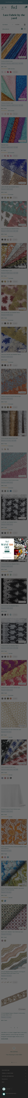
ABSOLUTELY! (7, 551)
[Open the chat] (3, 1094)
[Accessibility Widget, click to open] (3, 1089)
